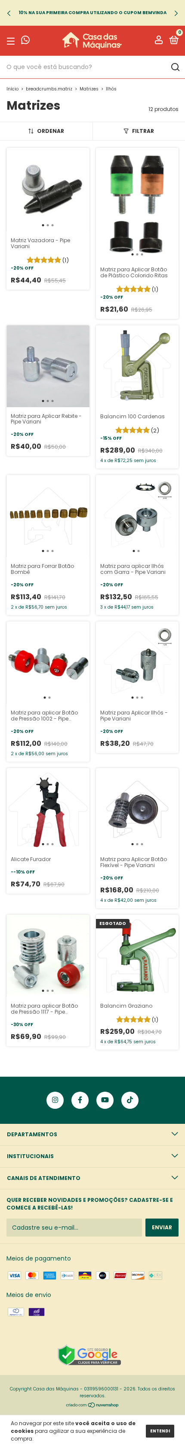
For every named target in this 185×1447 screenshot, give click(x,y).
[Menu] (12, 41)
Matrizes (89, 89)
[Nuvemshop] (93, 1406)
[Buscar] (175, 67)
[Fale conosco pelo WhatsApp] (25, 41)
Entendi (160, 1431)
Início (12, 89)
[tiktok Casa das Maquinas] (130, 1100)
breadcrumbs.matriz (49, 89)
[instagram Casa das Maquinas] (55, 1100)
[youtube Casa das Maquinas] (105, 1100)
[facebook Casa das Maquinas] (80, 1100)
